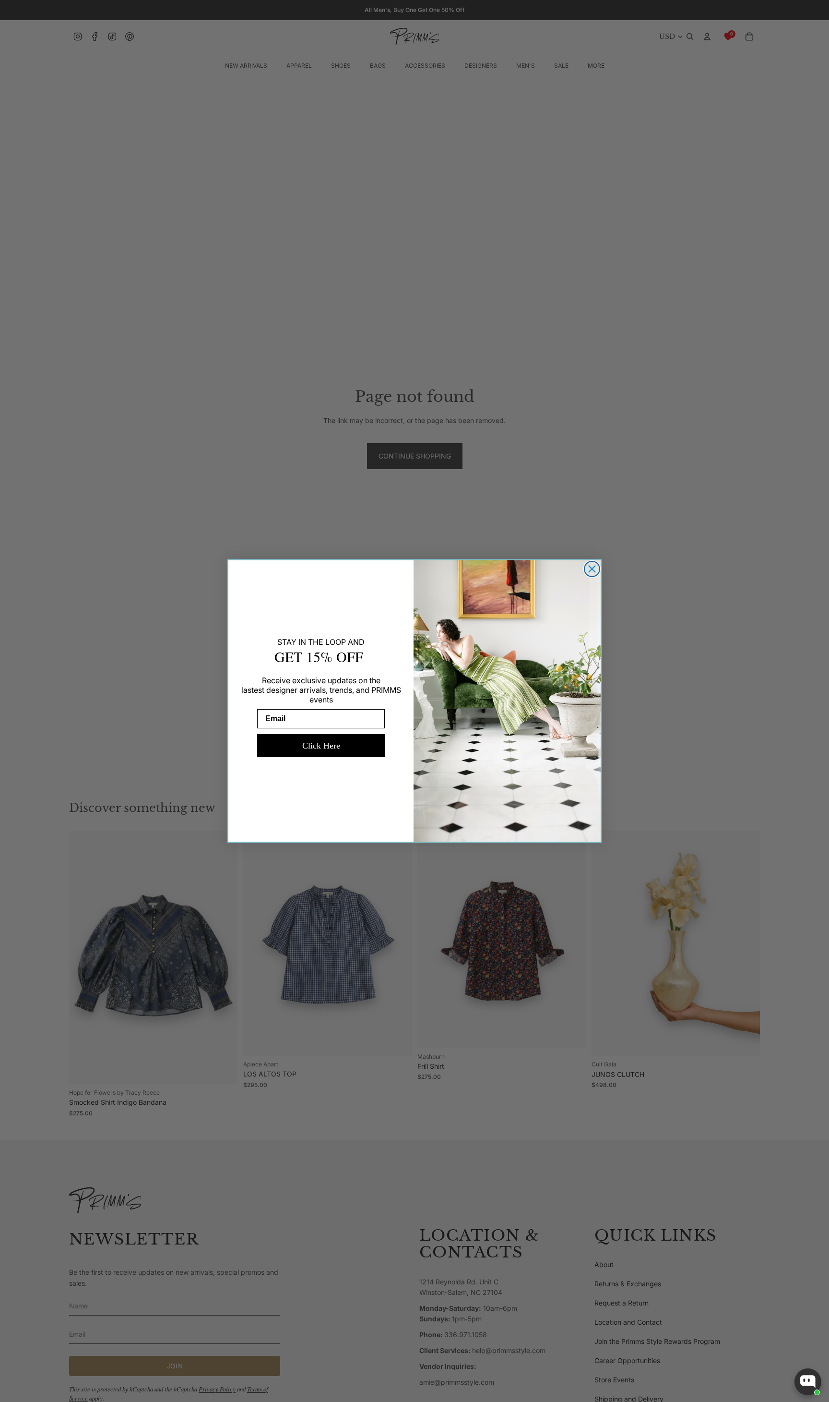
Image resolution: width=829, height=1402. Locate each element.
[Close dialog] (592, 569)
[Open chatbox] (807, 1381)
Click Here (321, 745)
